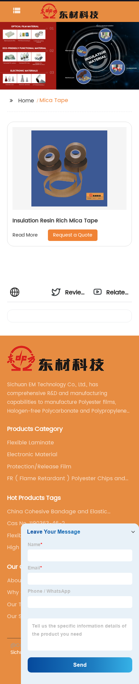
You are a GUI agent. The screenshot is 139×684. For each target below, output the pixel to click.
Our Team (20, 604)
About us (19, 580)
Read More (25, 235)
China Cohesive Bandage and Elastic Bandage (57, 512)
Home (26, 100)
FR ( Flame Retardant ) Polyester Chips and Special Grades (66, 478)
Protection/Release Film (39, 467)
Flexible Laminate (30, 443)
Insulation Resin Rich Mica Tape (55, 220)
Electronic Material (32, 454)
